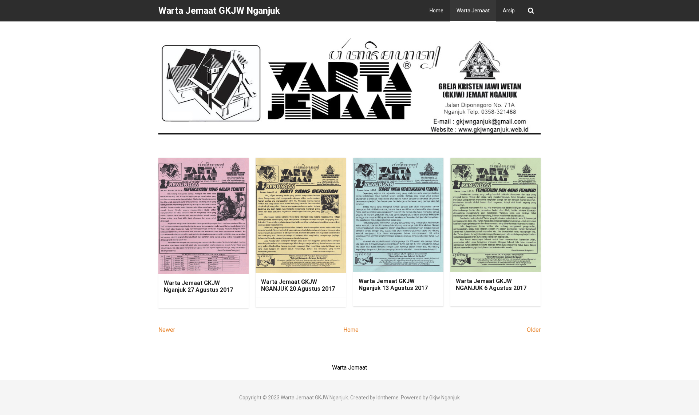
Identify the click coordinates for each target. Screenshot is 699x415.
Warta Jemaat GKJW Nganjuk (314, 397)
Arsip (509, 10)
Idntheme (387, 397)
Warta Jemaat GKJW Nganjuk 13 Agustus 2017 (393, 284)
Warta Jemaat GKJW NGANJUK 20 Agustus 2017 (298, 285)
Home (436, 10)
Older (534, 329)
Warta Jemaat (473, 10)
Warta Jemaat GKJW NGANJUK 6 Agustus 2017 (491, 284)
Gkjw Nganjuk (444, 397)
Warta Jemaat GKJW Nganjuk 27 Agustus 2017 (198, 286)
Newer (166, 329)
